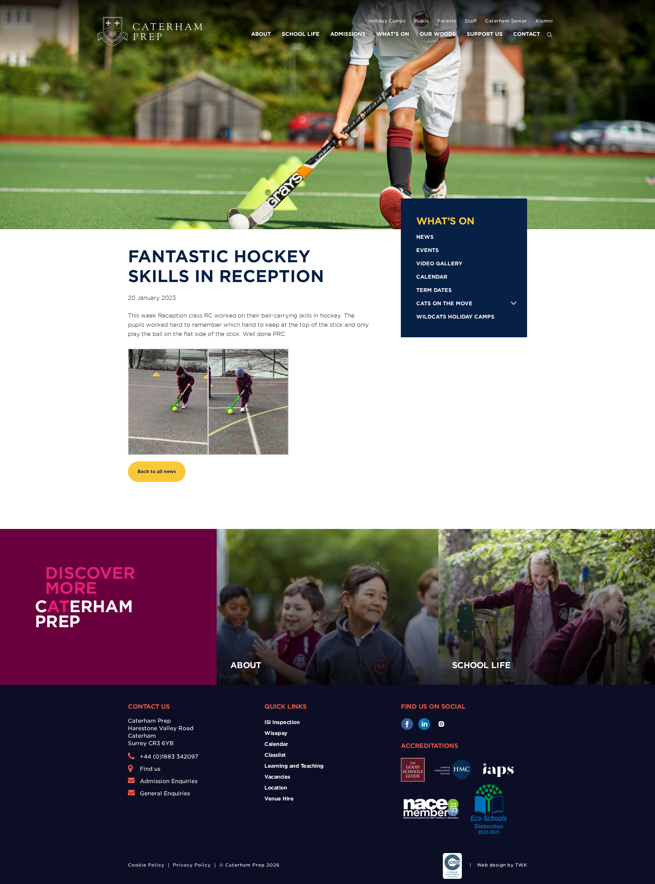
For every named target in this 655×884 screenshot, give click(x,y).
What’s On (392, 34)
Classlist (275, 755)
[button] (550, 35)
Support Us (485, 34)
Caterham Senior (506, 21)
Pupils (421, 21)
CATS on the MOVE (444, 303)
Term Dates (434, 290)
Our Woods (438, 34)
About (261, 34)
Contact (526, 34)
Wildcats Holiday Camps (455, 317)
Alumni (544, 21)
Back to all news (156, 471)
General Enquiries (165, 793)
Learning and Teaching (294, 766)
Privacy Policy (192, 865)
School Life (301, 34)
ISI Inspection (282, 722)
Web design (491, 865)
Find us (150, 769)
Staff (471, 21)
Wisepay (275, 733)
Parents (446, 21)
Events (427, 250)
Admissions (347, 34)
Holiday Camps (387, 21)
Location (275, 788)
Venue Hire (278, 799)
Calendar (431, 277)
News (425, 237)
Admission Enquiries (169, 781)
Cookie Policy (146, 865)
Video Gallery (439, 264)
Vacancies (277, 777)
